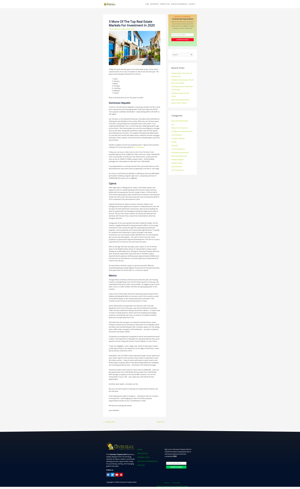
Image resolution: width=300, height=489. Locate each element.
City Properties (176, 135)
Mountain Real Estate (179, 156)
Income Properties (178, 149)
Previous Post (109, 422)
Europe (174, 142)
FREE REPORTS (154, 4)
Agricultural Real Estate (179, 121)
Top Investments (115, 29)
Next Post (161, 422)
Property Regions (177, 159)
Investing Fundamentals (180, 152)
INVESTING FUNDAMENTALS (179, 4)
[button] (150, 465)
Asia (172, 124)
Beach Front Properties (179, 128)
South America (176, 166)
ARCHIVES (192, 4)
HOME (147, 4)
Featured (174, 145)
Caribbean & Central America (181, 131)
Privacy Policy (176, 483)
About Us (167, 483)
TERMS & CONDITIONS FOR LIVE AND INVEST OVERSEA (172, 486)
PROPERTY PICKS (165, 4)
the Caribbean (138, 147)
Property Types (176, 163)
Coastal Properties (178, 138)
